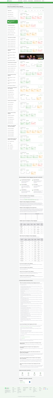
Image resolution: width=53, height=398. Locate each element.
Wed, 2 (32, 10)
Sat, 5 (40, 10)
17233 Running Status (40, 145)
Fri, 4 (37, 10)
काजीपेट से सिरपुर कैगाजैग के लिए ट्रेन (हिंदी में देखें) (38, 7)
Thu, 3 (35, 10)
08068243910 (23, 338)
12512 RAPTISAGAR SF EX (23, 102)
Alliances (24, 390)
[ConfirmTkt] (7, 388)
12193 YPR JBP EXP (22, 61)
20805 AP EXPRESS (22, 69)
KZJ (22, 62)
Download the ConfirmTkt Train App (24, 326)
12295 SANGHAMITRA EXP (23, 13)
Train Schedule (19, 391)
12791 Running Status (40, 120)
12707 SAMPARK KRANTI (23, 152)
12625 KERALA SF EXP (22, 127)
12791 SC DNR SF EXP (22, 119)
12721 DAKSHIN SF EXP (23, 21)
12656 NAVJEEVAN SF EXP (23, 160)
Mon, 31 (26, 10)
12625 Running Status (40, 128)
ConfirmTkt (33, 326)
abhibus (30, 389)
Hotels (13, 390)
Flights (13, 389)
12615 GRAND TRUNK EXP (23, 46)
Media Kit (24, 389)
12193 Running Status (40, 62)
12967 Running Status (40, 39)
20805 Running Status (40, 70)
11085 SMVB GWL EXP (22, 94)
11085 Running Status (40, 95)
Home (8, 4)
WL (22, 14)
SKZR (28, 14)
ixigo (39, 389)
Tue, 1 (29, 10)
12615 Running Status (40, 47)
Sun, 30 (22, 10)
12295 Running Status (40, 14)
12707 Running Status (40, 153)
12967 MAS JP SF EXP (22, 38)
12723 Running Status (40, 87)
